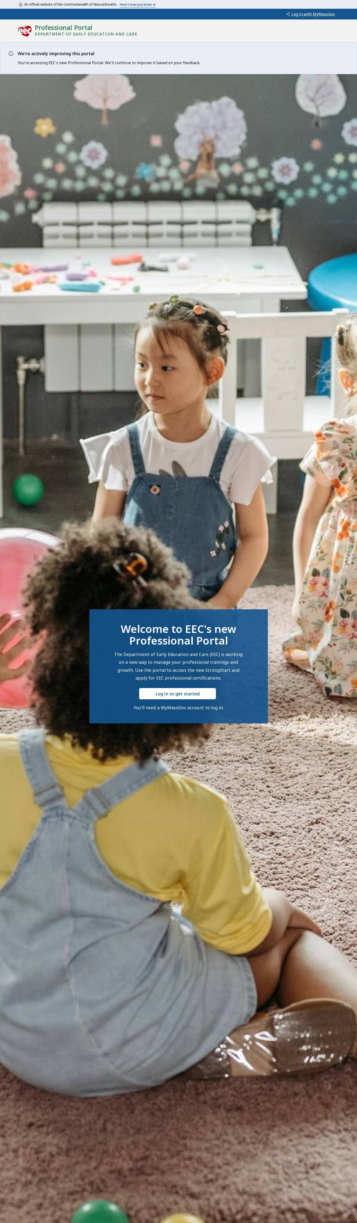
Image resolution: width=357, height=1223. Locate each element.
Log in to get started (177, 694)
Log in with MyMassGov (313, 14)
